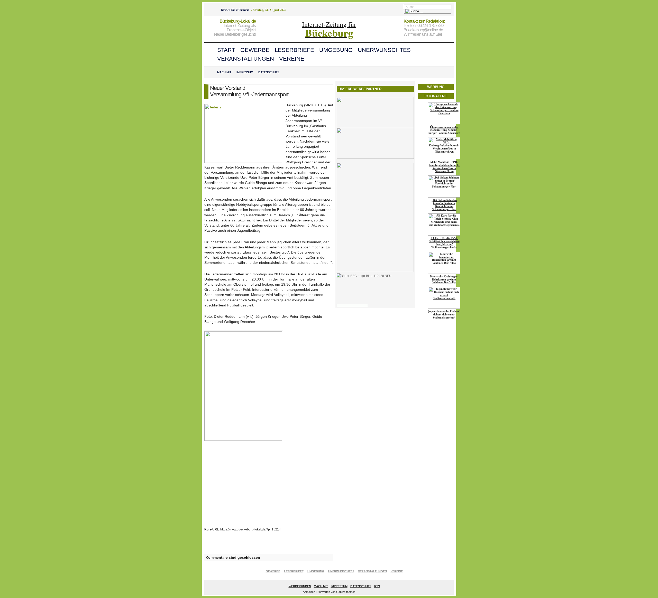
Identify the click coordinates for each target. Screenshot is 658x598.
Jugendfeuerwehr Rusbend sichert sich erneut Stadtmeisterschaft (444, 314)
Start (226, 50)
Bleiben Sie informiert (235, 10)
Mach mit (224, 72)
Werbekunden (300, 586)
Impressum (244, 72)
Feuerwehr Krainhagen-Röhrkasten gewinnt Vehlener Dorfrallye (444, 279)
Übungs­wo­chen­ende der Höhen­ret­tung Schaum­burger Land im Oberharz (444, 130)
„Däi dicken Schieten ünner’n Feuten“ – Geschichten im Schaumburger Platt (444, 204)
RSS (377, 586)
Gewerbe (255, 50)
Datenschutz (268, 72)
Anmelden (309, 591)
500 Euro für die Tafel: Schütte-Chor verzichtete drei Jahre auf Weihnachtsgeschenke (444, 242)
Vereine (291, 58)
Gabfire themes (345, 591)
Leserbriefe (294, 50)
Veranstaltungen (245, 58)
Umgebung (336, 50)
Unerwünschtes (384, 50)
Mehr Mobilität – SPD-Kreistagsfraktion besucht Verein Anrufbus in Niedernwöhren (444, 166)
